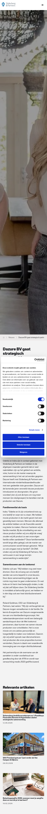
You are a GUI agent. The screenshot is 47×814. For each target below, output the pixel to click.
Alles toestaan (23, 437)
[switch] (41, 406)
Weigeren (23, 452)
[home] (11, 4)
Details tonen (34, 430)
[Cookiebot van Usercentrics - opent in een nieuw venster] (34, 359)
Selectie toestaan (23, 445)
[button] (42, 5)
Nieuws (11, 337)
